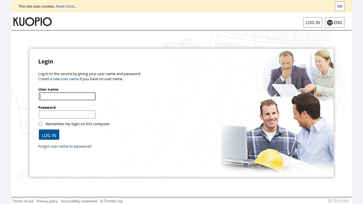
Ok (339, 6)
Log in (313, 23)
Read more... (66, 6)
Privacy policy (47, 201)
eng (338, 23)
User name (48, 89)
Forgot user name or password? (65, 146)
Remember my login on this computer (78, 123)
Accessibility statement (79, 201)
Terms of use (23, 201)
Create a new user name (58, 78)
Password (47, 107)
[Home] (32, 21)
